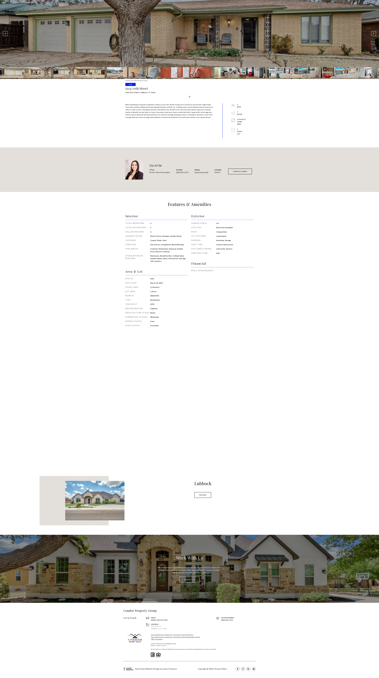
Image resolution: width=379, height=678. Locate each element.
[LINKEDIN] (248, 669)
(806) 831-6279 (182, 172)
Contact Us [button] (189, 579)
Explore (202, 495)
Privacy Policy (221, 669)
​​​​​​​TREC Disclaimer (157, 639)
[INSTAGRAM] (243, 669)
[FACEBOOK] (238, 669)
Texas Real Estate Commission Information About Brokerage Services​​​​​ (175, 637)
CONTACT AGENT (240, 171)
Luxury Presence (169, 669)
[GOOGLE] (254, 669)
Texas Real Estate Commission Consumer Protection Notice (172, 635)
